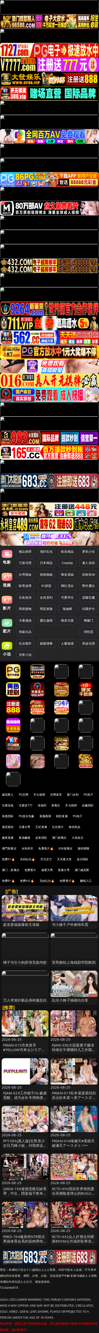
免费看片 (30, 870)
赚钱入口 (86, 881)
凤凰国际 (8, 816)
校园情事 (46, 643)
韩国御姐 (46, 574)
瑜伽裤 (67, 609)
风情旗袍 (25, 609)
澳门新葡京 (59, 838)
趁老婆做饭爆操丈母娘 (21, 924)
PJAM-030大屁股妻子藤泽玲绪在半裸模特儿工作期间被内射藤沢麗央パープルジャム (74, 1052)
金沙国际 (82, 859)
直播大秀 (64, 870)
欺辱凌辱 (25, 586)
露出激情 (46, 620)
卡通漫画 (25, 620)
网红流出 (67, 586)
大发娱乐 (78, 838)
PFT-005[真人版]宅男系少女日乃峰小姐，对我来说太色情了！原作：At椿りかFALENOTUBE (25, 1147)
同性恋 (88, 632)
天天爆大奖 (64, 859)
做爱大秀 (47, 870)
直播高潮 (45, 816)
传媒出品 (25, 632)
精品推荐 (25, 551)
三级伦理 (25, 563)
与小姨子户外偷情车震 (70, 924)
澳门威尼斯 (82, 870)
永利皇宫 (27, 848)
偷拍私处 (74, 827)
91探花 (46, 586)
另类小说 (25, 654)
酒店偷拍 (8, 827)
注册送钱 (8, 805)
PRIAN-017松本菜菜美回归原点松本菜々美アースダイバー (74, 1097)
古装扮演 (25, 597)
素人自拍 (88, 563)
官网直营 (56, 795)
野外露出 (88, 586)
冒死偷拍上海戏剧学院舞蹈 (74, 962)
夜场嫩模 (25, 838)
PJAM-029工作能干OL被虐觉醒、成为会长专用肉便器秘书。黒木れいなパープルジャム (25, 1100)
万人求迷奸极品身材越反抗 (25, 1000)
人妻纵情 (67, 643)
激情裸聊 (83, 848)
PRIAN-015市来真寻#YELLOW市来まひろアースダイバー (24, 1050)
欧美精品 (67, 551)
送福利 (42, 805)
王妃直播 (41, 827)
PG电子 (88, 795)
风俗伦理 (88, 643)
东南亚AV (88, 574)
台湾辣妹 (25, 574)
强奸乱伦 (46, 551)
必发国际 (41, 838)
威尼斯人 (8, 795)
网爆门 (88, 620)
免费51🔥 (8, 859)
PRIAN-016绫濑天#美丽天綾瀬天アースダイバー (73, 1143)
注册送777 (26, 805)
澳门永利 (73, 795)
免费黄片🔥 (67, 881)
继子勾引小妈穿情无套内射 (25, 962)
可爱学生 (67, 597)
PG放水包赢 (26, 816)
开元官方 (46, 859)
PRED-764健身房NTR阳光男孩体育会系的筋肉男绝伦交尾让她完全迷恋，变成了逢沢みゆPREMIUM (25, 1243)
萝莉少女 (88, 551)
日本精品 (46, 563)
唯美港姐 (67, 574)
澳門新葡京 (9, 848)
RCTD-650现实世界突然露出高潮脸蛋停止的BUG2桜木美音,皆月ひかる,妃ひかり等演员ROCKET (73, 1195)
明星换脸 (46, 609)
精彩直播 (62, 816)
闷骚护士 (88, 609)
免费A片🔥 (27, 881)
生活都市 (25, 643)
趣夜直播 (8, 838)
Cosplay (67, 563)
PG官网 (24, 795)
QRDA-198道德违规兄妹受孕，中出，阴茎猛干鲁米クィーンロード (25, 1193)
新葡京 (55, 805)
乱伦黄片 (58, 827)
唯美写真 (67, 620)
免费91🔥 (8, 881)
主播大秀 (25, 827)
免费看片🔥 (46, 848)
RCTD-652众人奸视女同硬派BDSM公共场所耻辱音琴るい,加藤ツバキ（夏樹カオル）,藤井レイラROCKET (73, 1243)
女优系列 (46, 597)
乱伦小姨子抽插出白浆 (70, 1000)
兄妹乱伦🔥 (47, 881)
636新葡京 (66, 848)
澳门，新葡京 (10, 870)
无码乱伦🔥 (27, 859)
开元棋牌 (39, 795)
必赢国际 (88, 805)
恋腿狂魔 (88, 597)
